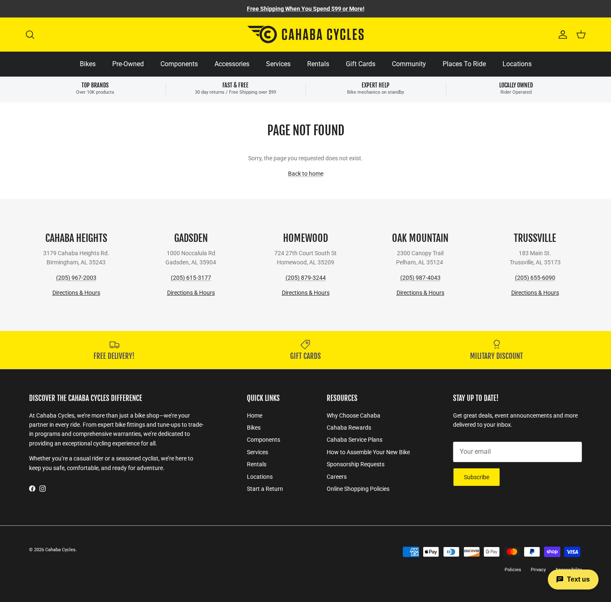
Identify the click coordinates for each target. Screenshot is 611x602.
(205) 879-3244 (306, 277)
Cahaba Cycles (60, 549)
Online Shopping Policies (358, 488)
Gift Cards (360, 64)
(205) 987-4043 (420, 277)
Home (254, 415)
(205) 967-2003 (76, 277)
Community (409, 64)
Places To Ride (464, 64)
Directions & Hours (76, 292)
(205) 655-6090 (535, 277)
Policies (513, 569)
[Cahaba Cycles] (305, 34)
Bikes (88, 64)
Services (278, 64)
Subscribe (476, 477)
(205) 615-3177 (191, 277)
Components (179, 64)
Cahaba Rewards (349, 427)
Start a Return (265, 488)
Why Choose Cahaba (353, 415)
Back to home (305, 173)
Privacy (538, 569)
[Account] (561, 35)
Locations (517, 64)
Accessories (231, 64)
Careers (337, 476)
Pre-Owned (128, 64)
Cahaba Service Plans (354, 439)
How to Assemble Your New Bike (368, 452)
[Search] (30, 35)
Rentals (318, 64)
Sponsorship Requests (355, 464)
